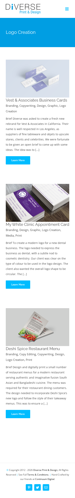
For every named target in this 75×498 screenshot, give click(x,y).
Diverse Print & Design (45, 470)
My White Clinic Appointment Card (37, 224)
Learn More (18, 160)
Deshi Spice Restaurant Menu (33, 348)
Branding (12, 106)
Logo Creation (51, 230)
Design (41, 106)
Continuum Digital (44, 479)
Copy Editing (27, 354)
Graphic (53, 106)
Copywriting (27, 106)
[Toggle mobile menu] (67, 9)
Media (10, 235)
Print (18, 235)
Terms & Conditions (37, 474)
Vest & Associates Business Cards (36, 100)
